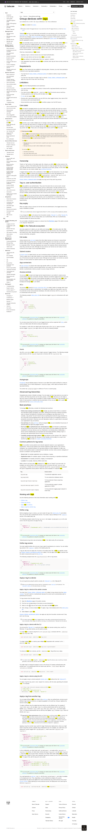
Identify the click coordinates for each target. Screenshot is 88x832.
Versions (8, 306)
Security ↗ (9, 301)
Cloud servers (10, 200)
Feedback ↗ (9, 311)
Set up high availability (12, 116)
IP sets (23, 96)
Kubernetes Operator (11, 199)
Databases (9, 207)
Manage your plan (11, 245)
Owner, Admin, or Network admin (37, 73)
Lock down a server (11, 180)
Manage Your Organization (8, 238)
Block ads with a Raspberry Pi (10, 165)
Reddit (73, 817)
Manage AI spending (11, 89)
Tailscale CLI (54, 215)
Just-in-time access (11, 190)
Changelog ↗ (10, 295)
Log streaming (10, 230)
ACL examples (10, 255)
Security (47, 814)
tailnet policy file (35, 295)
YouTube (74, 820)
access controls (24, 781)
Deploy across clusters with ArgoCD (12, 194)
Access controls (75, 30)
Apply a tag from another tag (28, 507)
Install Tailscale (10, 16)
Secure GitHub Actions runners (12, 162)
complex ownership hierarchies (43, 438)
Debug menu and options (10, 277)
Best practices (74, 38)
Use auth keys (10, 127)
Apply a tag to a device (77, 48)
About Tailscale (35, 804)
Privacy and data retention (10, 95)
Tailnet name (9, 246)
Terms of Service (63, 804)
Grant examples (10, 257)
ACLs (74, 31)
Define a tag (24, 500)
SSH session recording (12, 232)
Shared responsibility (11, 267)
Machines (51, 221)
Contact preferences (11, 241)
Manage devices (10, 39)
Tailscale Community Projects (11, 304)
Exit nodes (74, 25)
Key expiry (73, 21)
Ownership (73, 18)
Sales (46, 807)
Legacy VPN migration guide (11, 24)
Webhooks (9, 236)
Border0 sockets (10, 58)
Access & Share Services (11, 140)
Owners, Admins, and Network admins (31, 552)
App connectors (75, 28)
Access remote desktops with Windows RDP (10, 168)
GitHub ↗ (9, 282)
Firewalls (8, 212)
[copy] (66, 300)
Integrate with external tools (12, 98)
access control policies (37, 36)
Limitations (73, 15)
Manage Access (9, 31)
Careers (34, 807)
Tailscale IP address (26, 586)
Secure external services (10, 187)
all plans (34, 24)
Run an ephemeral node (11, 136)
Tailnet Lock (9, 43)
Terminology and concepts (10, 272)
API (7, 261)
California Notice (63, 810)
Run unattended (10, 138)
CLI (7, 259)
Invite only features (11, 309)
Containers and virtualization (10, 203)
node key (53, 584)
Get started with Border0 (10, 54)
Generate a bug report (12, 291)
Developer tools (10, 211)
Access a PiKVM (10, 185)
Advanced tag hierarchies (76, 37)
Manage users (10, 41)
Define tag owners (25, 502)
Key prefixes (9, 263)
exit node (32, 240)
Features (25, 16)
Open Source (35, 814)
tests (62, 322)
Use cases (9, 308)
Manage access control (10, 34)
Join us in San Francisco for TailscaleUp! (22, 1)
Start (6, 12)
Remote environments (11, 209)
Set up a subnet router (12, 106)
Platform (20, 6)
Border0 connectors (11, 56)
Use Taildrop (9, 148)
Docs (68, 1)
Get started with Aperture (10, 77)
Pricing (60, 6)
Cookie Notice (62, 814)
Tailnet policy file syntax (10, 253)
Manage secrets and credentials (11, 70)
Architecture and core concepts (11, 51)
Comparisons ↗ (10, 297)
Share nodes (9, 146)
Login (68, 6)
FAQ (4, 218)
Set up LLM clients (11, 82)
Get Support (8, 284)
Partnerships (53, 6)
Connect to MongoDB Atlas (11, 176)
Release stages (10, 299)
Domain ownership (11, 248)
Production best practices (10, 265)
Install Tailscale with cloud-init (11, 125)
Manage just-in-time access (11, 37)
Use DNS (9, 113)
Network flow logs (11, 228)
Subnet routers (75, 26)
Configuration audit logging (11, 226)
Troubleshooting (10, 102)
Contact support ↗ (11, 289)
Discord (74, 804)
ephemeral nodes (24, 35)
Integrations (8, 196)
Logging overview (11, 223)
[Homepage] (10, 802)
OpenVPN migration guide (11, 21)
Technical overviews (11, 269)
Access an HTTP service (10, 67)
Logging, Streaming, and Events (11, 221)
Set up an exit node (11, 108)
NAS (8, 216)
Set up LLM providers (11, 84)
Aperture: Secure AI (9, 72)
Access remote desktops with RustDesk (10, 172)
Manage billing (10, 243)
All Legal (61, 820)
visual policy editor (34, 317)
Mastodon (74, 814)
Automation (9, 191)
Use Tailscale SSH (11, 131)
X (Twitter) (74, 824)
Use (9, 122)
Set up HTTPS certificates (10, 133)
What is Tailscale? (10, 29)
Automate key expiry (11, 129)
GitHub (73, 807)
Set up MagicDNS (10, 114)
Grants (74, 33)
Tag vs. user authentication (77, 20)
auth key (40, 554)
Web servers (9, 214)
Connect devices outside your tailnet (11, 80)
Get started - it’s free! (77, 6)
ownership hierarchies (46, 169)
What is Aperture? (11, 74)
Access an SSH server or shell (11, 62)
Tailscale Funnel (10, 152)
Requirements (74, 13)
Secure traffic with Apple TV (11, 159)
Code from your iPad (11, 178)
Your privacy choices (62, 817)
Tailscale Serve (10, 154)
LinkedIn (74, 810)
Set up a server (10, 120)
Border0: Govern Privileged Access (9, 46)
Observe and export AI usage (12, 92)
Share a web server (9, 150)
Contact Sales (79, 1)
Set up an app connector (10, 111)
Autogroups (22, 382)
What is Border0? (10, 48)
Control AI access (10, 87)
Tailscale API (64, 215)
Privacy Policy (62, 807)
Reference (9, 100)
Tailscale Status (49, 820)
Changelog (47, 817)
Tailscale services (10, 143)
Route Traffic (8, 104)
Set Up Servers (8, 118)
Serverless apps (10, 205)
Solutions (27, 6)
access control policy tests (36, 401)
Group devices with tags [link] (34, 16)
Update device (46, 679)
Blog (64, 1)
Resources (7, 293)
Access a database (11, 64)
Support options (10, 288)
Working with (75, 43)
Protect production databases (11, 183)
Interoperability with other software (11, 280)
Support (47, 804)
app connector (25, 265)
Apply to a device (26, 504)
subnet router (53, 38)
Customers (35, 6)
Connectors (9, 86)
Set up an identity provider (11, 27)
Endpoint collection (11, 144)
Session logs (9, 59)
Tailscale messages (11, 274)
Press (33, 810)
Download (73, 1)
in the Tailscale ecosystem (78, 23)
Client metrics (10, 234)
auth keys (36, 423)
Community (44, 6)
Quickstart (9, 15)
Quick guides (9, 18)
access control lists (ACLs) (40, 287)
